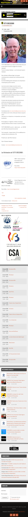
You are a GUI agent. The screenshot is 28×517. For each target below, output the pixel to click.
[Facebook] (22, 1)
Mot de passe (4, 494)
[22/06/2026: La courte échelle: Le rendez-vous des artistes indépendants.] (3, 433)
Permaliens (14, 200)
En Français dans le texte (14, 354)
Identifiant (3, 490)
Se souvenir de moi (16, 497)
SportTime (11, 291)
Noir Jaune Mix (12, 269)
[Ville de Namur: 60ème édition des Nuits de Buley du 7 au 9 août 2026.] (3, 377)
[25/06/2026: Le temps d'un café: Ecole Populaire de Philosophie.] (3, 397)
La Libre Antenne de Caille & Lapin (16, 337)
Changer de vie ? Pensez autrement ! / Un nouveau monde (7, 208)
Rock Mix (11, 348)
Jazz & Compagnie (23, 206)
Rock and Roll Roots (13, 331)
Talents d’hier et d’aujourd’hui (15, 314)
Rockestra (11, 286)
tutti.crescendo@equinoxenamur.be (14, 145)
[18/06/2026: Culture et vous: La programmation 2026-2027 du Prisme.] (3, 440)
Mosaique (11, 274)
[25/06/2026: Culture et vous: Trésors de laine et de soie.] (3, 391)
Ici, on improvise (12, 320)
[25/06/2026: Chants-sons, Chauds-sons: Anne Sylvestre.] (3, 404)
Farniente (11, 308)
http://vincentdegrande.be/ (13, 189)
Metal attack (12, 342)
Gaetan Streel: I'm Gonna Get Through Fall (16, 16)
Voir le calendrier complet (20, 198)
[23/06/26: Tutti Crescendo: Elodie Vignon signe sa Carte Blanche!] (3, 418)
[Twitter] (24, 1)
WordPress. (22, 511)
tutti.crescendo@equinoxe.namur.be (17, 111)
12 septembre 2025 (7, 25)
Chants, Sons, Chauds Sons (15, 303)
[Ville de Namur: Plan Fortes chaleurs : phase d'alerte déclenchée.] (3, 411)
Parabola (16, 511)
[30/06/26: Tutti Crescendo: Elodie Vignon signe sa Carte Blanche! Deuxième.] (3, 384)
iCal (2, 192)
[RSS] (27, 1)
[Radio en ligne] (25, 15)
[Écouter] (4, 15)
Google (3, 195)
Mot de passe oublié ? (14, 499)
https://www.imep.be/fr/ (19, 167)
